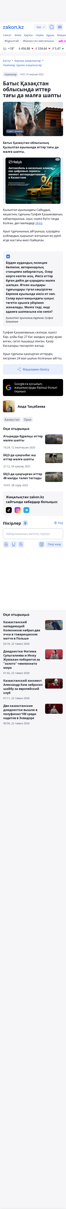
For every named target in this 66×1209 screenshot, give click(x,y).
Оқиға (39, 35)
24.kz (38, 223)
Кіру (60, 523)
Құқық (50, 35)
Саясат (7, 35)
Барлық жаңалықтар (27, 60)
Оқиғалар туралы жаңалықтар (22, 65)
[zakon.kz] (13, 27)
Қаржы (28, 35)
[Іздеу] (51, 27)
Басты (7, 60)
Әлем (17, 35)
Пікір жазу (54, 544)
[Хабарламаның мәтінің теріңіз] (33, 533)
